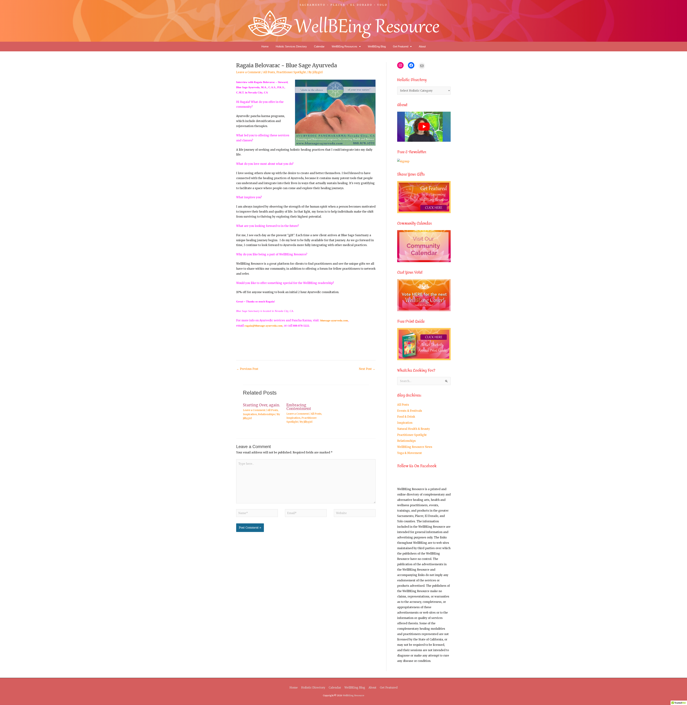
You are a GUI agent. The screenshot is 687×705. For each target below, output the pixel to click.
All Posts (269, 72)
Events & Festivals (409, 410)
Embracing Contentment (298, 407)
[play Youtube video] (424, 127)
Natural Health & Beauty (413, 429)
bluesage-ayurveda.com (334, 320)
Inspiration (250, 414)
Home (265, 46)
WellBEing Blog (377, 46)
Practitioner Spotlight (291, 72)
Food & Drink (406, 416)
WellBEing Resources (344, 46)
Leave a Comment (248, 72)
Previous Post (247, 369)
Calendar (319, 46)
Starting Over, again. (261, 405)
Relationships (266, 414)
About (422, 46)
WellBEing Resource (353, 695)
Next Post (367, 369)
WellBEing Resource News (414, 447)
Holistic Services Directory (291, 46)
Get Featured (400, 46)
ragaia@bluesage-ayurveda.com (263, 325)
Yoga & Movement (409, 453)
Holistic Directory (313, 687)
